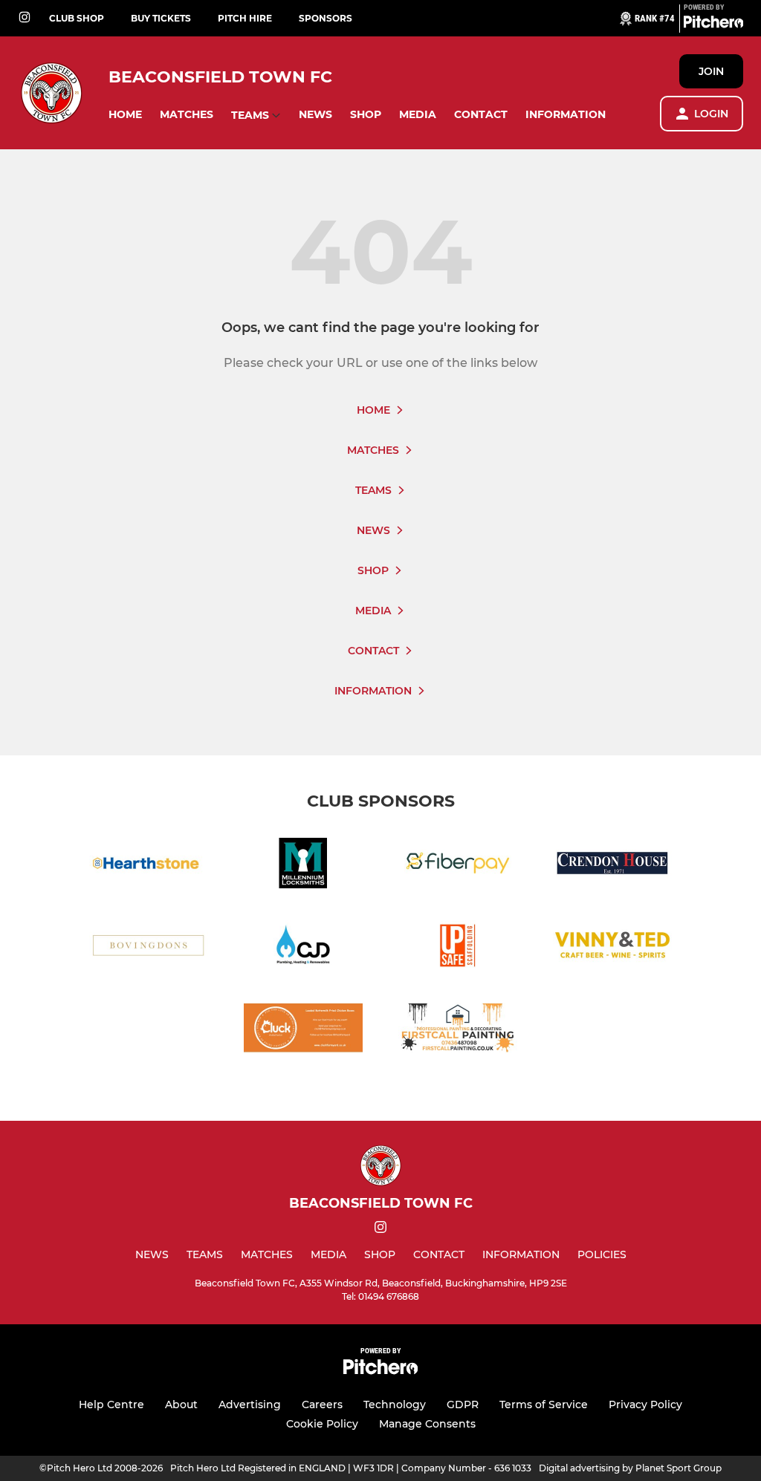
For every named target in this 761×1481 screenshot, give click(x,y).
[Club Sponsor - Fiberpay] (457, 866)
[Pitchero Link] (713, 24)
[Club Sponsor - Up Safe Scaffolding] (457, 948)
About (181, 1404)
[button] (125, 114)
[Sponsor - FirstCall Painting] (457, 1030)
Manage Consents (427, 1423)
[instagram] (24, 18)
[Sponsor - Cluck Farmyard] (303, 1030)
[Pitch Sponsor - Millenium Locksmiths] (303, 866)
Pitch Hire (245, 18)
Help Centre (111, 1404)
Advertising (249, 1404)
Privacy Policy (645, 1404)
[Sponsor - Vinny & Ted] (612, 948)
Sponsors (325, 18)
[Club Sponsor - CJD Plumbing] (303, 948)
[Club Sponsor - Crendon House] (612, 866)
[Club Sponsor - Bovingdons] (148, 948)
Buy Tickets (161, 18)
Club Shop (76, 18)
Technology (394, 1404)
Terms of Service (543, 1404)
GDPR (463, 1404)
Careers (322, 1404)
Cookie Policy (322, 1423)
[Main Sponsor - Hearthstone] (148, 866)
